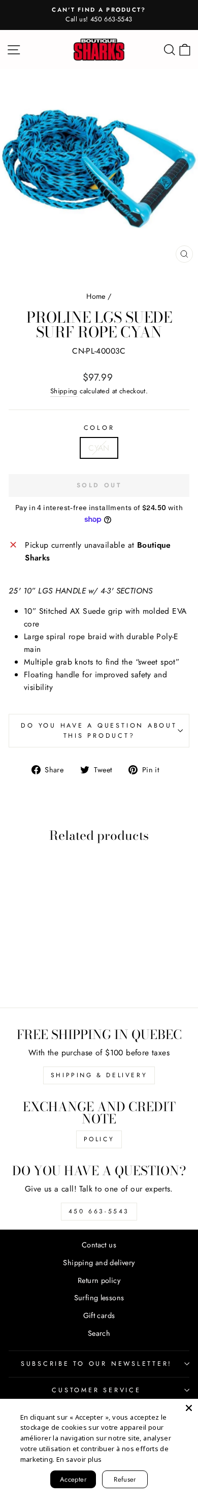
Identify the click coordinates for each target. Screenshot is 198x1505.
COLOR (99, 427)
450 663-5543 (99, 1211)
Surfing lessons (99, 1298)
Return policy (99, 1280)
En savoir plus (79, 1459)
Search (99, 1333)
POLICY (99, 1139)
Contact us (99, 1245)
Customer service (96, 1390)
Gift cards (99, 1315)
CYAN (99, 448)
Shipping (64, 391)
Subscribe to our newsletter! (96, 1363)
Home (96, 296)
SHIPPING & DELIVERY (99, 1075)
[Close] (189, 1408)
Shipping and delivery (99, 1263)
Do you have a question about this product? (99, 730)
